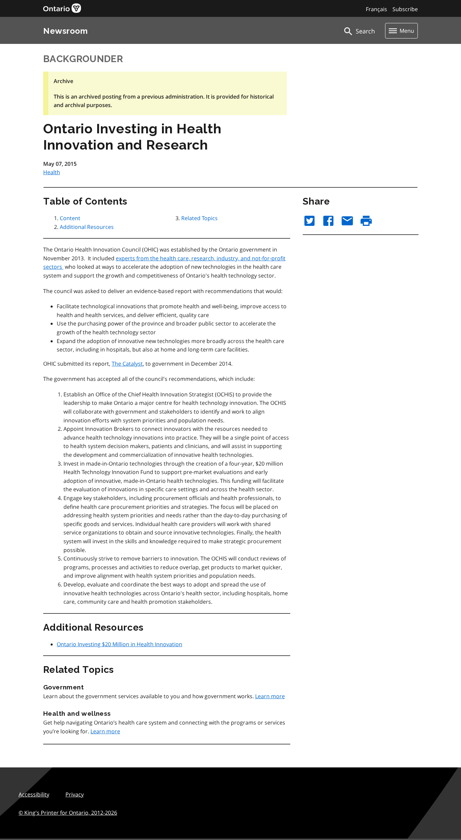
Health (51, 172)
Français (376, 9)
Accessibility (34, 794)
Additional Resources (87, 227)
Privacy (74, 794)
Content (70, 218)
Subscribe (405, 9)
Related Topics (199, 218)
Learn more (270, 696)
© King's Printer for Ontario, (68, 812)
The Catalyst (127, 363)
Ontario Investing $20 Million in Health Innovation (119, 644)
